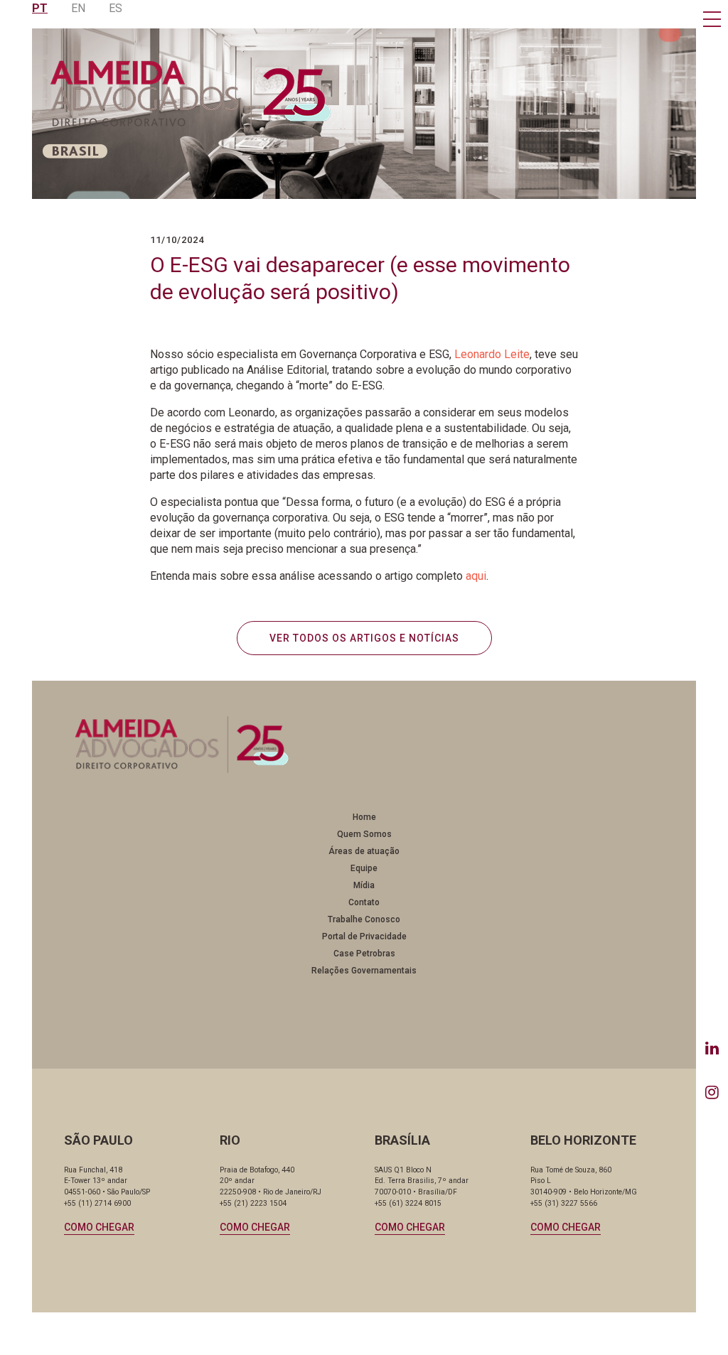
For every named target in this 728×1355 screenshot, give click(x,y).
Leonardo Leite (492, 354)
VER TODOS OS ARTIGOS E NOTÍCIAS (364, 638)
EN (78, 8)
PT (40, 8)
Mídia (364, 885)
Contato (364, 902)
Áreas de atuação (364, 851)
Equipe (364, 868)
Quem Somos (364, 834)
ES (115, 8)
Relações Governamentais (364, 971)
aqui (476, 576)
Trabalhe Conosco (364, 919)
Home (364, 817)
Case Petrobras (364, 954)
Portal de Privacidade (364, 936)
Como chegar (99, 1227)
